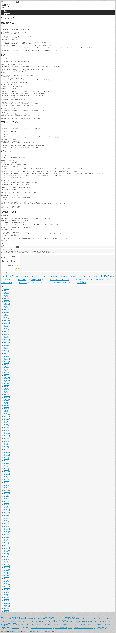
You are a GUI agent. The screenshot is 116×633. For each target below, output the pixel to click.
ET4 (33, 277)
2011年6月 (6, 575)
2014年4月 (6, 522)
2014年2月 (6, 525)
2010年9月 (6, 589)
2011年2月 (6, 581)
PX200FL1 (14, 280)
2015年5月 (6, 501)
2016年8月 (6, 478)
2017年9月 (6, 457)
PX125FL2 (98, 276)
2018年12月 (7, 433)
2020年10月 (7, 399)
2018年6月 (6, 443)
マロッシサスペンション (40, 283)
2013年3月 (6, 542)
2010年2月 (6, 600)
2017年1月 (6, 470)
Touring (29, 280)
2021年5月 (6, 388)
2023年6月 (6, 349)
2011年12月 (7, 566)
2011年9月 (6, 570)
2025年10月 (7, 304)
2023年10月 (7, 342)
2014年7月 (6, 517)
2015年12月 (7, 490)
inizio (5, 10)
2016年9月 (6, 476)
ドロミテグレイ (16, 282)
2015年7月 (6, 498)
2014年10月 (7, 512)
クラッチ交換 (79, 280)
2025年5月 (6, 312)
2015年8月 (6, 496)
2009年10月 (7, 607)
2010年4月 (6, 597)
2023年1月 (6, 356)
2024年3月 (6, 334)
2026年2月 (6, 298)
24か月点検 (6, 276)
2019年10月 (7, 418)
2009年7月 (6, 611)
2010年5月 (6, 596)
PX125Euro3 (89, 276)
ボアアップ (30, 283)
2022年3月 (6, 372)
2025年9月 (6, 306)
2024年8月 (6, 326)
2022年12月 (7, 358)
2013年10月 (7, 531)
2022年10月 (7, 361)
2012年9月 (6, 552)
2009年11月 (7, 605)
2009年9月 (6, 608)
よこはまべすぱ (35, 631)
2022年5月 (6, 369)
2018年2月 (6, 449)
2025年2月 (6, 317)
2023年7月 (6, 347)
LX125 (55, 276)
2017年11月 (7, 454)
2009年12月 (7, 603)
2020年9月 (6, 400)
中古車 (53, 283)
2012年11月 (7, 548)
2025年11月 (7, 303)
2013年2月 (6, 544)
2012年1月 (6, 564)
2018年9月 (6, 438)
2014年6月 (6, 518)
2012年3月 (6, 561)
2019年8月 (6, 421)
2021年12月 (7, 377)
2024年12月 (7, 320)
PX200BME (7, 280)
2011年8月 (6, 572)
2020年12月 (7, 396)
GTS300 (48, 277)
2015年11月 (7, 492)
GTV (52, 276)
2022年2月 (6, 374)
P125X (71, 277)
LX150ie (65, 277)
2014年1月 (6, 526)
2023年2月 (6, 355)
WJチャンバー (45, 280)
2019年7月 (6, 422)
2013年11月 (7, 529)
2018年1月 (6, 451)
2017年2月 (6, 468)
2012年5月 (6, 558)
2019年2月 (6, 430)
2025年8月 (6, 308)
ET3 (30, 276)
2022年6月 (6, 367)
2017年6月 (6, 462)
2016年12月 (7, 471)
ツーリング (6, 282)
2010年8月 (6, 591)
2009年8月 (6, 610)
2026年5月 (6, 293)
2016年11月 (7, 473)
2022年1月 (6, 375)
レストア (49, 282)
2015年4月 (6, 503)
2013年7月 (6, 536)
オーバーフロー (73, 279)
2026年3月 (6, 297)
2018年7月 (6, 441)
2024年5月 (6, 331)
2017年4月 (6, 465)
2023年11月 (7, 341)
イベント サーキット (59, 279)
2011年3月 (6, 580)
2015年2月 (6, 506)
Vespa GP (36, 279)
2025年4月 (6, 314)
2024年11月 (7, 322)
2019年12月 (7, 415)
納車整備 (81, 282)
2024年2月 (6, 336)
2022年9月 (6, 363)
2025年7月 (6, 309)
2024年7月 (6, 328)
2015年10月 (7, 493)
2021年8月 (6, 383)
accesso (6, 11)
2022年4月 (6, 371)
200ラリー (18, 276)
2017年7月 (6, 460)
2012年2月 (6, 563)
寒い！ (4, 54)
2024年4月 (6, 333)
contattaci (6, 14)
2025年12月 (7, 301)
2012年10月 (7, 550)
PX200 (2, 280)
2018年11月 (7, 435)
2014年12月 (7, 509)
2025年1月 (6, 319)
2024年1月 (6, 337)
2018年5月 (6, 444)
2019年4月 (6, 427)
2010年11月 (7, 586)
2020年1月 (6, 413)
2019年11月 (7, 416)
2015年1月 (6, 507)
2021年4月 (6, 389)
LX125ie (60, 277)
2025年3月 (6, 315)
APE (22, 276)
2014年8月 (6, 515)
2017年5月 (6, 463)
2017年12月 (7, 452)
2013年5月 (6, 539)
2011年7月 (6, 574)
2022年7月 (6, 366)
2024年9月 (6, 325)
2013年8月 (6, 534)
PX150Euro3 (107, 276)
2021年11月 (7, 378)
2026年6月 (6, 292)
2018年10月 (7, 437)
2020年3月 (6, 410)
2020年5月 (6, 407)
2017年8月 (6, 459)
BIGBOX (25, 277)
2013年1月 (6, 545)
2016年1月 (6, 489)
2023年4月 (6, 352)
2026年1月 (6, 300)
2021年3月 (6, 391)
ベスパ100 (23, 282)
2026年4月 (6, 295)
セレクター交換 (97, 280)
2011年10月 (7, 569)
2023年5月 (6, 350)
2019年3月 (6, 429)
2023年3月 (6, 353)
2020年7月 (6, 404)
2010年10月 (7, 588)
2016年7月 (6, 479)
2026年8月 (6, 289)
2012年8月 (6, 553)
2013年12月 (7, 528)
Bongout (8, 5)
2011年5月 (6, 577)
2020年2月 (6, 411)
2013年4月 (6, 540)
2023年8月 (6, 345)
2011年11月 (7, 567)
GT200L (37, 276)
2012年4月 (6, 559)
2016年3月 (6, 485)
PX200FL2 (22, 279)
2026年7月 (6, 290)
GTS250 (42, 276)
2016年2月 (6, 487)
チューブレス (109, 280)
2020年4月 (6, 408)
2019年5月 (6, 426)
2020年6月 (6, 405)
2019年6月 (6, 424)
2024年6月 (6, 330)
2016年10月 (7, 474)
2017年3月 (6, 467)
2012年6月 (6, 556)
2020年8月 (6, 402)
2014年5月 (6, 520)
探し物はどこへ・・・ (12, 22)
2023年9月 (6, 344)
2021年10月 (7, 380)
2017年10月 (7, 456)
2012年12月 (7, 547)
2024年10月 (7, 323)
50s (13, 276)
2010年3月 (6, 599)
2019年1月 (6, 432)
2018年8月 (6, 440)
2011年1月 (6, 583)
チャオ (103, 280)
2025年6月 (6, 311)
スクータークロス (88, 280)
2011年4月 (6, 578)
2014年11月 (7, 511)
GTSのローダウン (10, 122)
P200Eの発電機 (8, 211)
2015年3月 (6, 504)
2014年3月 (6, 523)
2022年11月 (7, 360)
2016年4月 (6, 484)
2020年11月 (7, 397)
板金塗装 (63, 283)
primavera (80, 277)
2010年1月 (6, 602)
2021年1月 (6, 394)
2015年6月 (6, 500)
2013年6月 (6, 537)
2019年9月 (6, 419)
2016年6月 (6, 481)
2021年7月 (6, 385)
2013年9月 (6, 533)
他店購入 (58, 283)
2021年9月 (6, 382)
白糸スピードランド (71, 283)
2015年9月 (6, 495)
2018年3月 (6, 448)
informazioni (7, 13)
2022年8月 (6, 364)
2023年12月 (7, 339)
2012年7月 (6, 555)
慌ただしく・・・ (10, 151)
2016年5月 (6, 482)
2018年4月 (6, 446)
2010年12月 (7, 585)
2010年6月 (6, 594)
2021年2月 (6, 393)
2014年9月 (6, 514)
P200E (75, 277)
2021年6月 (6, 386)
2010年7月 (6, 592)
